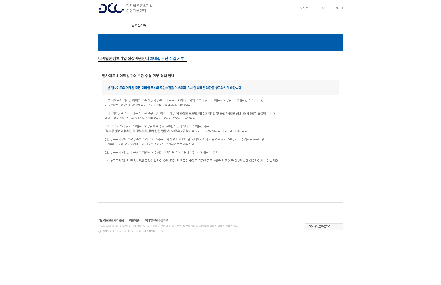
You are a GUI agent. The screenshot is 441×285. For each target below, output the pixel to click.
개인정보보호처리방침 (111, 220)
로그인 (321, 8)
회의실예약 (139, 25)
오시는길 (305, 8)
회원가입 (338, 8)
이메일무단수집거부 (156, 220)
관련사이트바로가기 (319, 226)
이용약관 (134, 220)
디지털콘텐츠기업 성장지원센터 (126, 9)
